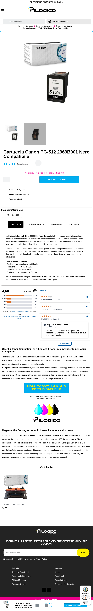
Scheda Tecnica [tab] (36, 224)
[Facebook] (44, 590)
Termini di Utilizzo (19, 559)
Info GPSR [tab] (74, 224)
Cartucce (29, 26)
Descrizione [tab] (16, 224)
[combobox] (24, 21)
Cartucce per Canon (64, 26)
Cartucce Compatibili (44, 26)
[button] (2, 10)
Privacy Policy (41, 559)
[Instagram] (49, 590)
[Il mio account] (79, 10)
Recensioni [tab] (56, 224)
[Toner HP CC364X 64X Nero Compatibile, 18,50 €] (15, 491)
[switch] (85, 602)
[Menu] (89, 587)
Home (20, 26)
